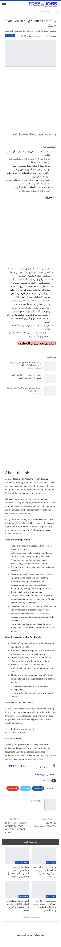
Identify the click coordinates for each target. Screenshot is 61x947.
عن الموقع (39, 935)
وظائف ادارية (10, 35)
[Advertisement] (30, 100)
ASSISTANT (45, 781)
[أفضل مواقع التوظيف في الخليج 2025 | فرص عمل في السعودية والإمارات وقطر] (17, 889)
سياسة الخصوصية (24, 935)
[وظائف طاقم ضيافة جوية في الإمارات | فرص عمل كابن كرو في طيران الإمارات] (50, 366)
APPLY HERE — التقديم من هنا (30, 766)
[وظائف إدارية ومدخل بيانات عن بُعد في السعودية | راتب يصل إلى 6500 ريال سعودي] (50, 378)
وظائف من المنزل (22, 862)
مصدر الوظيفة (45, 774)
